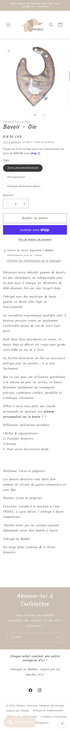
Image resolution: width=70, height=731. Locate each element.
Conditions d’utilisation (54, 717)
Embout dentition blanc (26, 187)
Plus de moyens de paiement (35, 240)
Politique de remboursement (48, 711)
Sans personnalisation (22, 168)
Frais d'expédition (12, 142)
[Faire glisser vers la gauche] (27, 115)
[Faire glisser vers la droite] (43, 115)
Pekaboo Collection (27, 706)
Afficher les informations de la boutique (34, 261)
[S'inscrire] (58, 637)
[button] (8, 24)
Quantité (8, 195)
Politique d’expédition (37, 723)
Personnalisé (18, 178)
